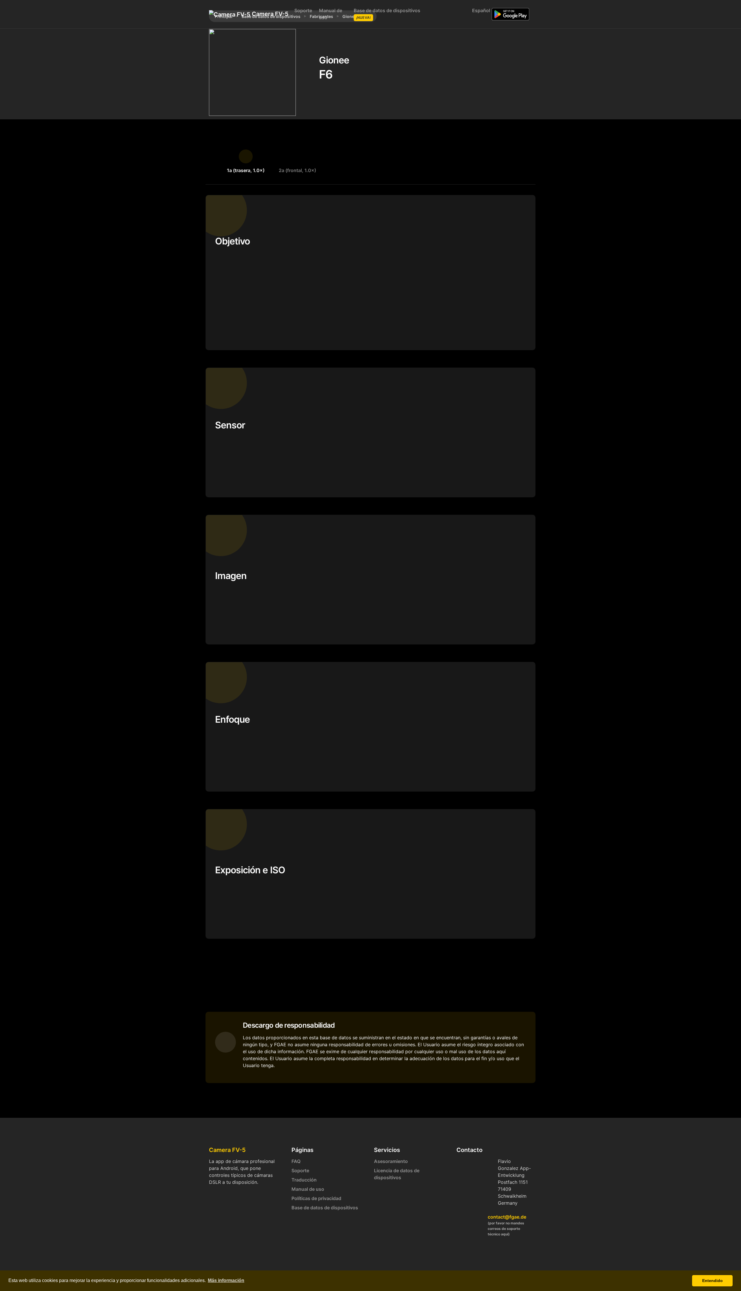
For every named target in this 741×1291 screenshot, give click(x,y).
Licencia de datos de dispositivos (396, 1174)
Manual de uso (330, 14)
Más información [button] (226, 1280)
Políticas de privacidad (316, 1198)
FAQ (295, 1161)
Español (480, 10)
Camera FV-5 (267, 13)
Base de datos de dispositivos (387, 14)
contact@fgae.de (507, 1217)
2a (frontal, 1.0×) (297, 170)
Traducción (304, 1180)
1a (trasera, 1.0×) (246, 170)
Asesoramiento (391, 1161)
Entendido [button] (712, 1280)
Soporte (303, 10)
